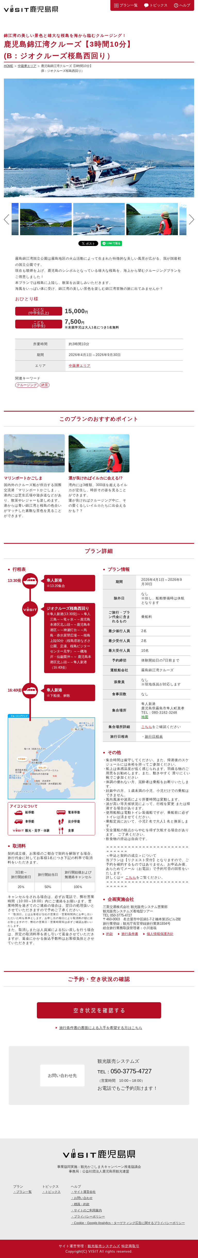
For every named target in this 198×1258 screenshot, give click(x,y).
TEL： (124, 1071)
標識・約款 (81, 1204)
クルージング (27, 385)
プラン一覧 (129, 5)
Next (191, 219)
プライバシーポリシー (89, 1216)
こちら (130, 877)
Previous (6, 219)
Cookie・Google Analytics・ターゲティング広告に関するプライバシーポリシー (129, 1223)
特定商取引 (130, 1246)
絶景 (44, 385)
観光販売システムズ (104, 1246)
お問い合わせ (83, 1198)
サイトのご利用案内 (88, 1210)
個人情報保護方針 (160, 934)
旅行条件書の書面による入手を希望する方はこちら (100, 1028)
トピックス (159, 5)
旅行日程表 (154, 736)
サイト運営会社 (85, 1192)
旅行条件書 (129, 934)
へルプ (184, 5)
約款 (109, 934)
